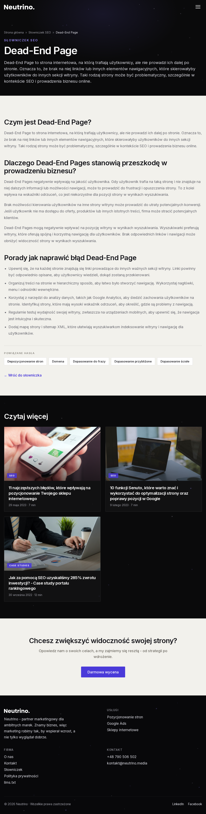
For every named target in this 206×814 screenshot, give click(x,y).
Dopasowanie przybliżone (133, 361)
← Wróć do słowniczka (23, 375)
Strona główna (14, 32)
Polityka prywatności (21, 776)
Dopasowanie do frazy (89, 361)
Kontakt (10, 763)
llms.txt (10, 782)
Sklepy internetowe (122, 730)
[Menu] (198, 7)
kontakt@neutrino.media (127, 763)
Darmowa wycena (103, 672)
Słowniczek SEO (40, 32)
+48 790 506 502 (121, 757)
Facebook (195, 804)
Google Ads (116, 723)
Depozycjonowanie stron (25, 361)
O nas (8, 757)
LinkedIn (178, 804)
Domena (58, 361)
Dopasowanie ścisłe (175, 361)
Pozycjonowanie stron (125, 717)
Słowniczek (13, 769)
